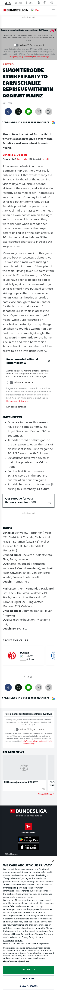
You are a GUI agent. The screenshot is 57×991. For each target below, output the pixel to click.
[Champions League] (45, 3)
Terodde (22, 159)
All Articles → (46, 793)
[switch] (16, 44)
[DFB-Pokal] (38, 3)
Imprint (18, 941)
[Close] (53, 860)
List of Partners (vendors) (16, 962)
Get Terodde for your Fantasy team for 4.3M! (20, 500)
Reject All (28, 979)
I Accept (26, 970)
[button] (53, 10)
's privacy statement (20, 57)
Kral (45, 159)
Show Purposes (28, 986)
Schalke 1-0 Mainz (15, 155)
